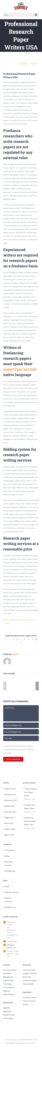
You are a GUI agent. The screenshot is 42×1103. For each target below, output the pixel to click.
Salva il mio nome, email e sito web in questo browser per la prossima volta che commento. (18, 749)
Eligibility (6, 1008)
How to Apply (8, 1018)
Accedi (7, 886)
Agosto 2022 (9, 835)
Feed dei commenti (8, 900)
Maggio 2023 (9, 817)
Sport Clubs (27, 977)
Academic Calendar (30, 973)
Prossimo (33, 63)
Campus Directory (29, 970)
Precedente (24, 63)
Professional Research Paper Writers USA (29, 821)
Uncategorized (28, 620)
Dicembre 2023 (10, 794)
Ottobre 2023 (10, 806)
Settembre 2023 (10, 812)
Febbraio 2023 (10, 829)
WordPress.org (10, 907)
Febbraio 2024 (10, 789)
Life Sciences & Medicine (8, 989)
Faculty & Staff (28, 984)
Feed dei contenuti (11, 892)
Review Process (9, 1015)
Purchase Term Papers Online (29, 806)
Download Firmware (8, 863)
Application (7, 1011)
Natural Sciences (9, 994)
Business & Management (8, 975)
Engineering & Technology (8, 982)
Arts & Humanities (10, 970)
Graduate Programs (30, 980)
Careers (25, 1004)
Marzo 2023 (9, 823)
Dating (7, 856)
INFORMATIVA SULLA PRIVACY (25, 1043)
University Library (29, 997)
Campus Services (29, 1001)
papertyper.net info (20, 369)
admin (7, 620)
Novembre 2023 (11, 800)
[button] (4, 686)
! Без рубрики (10, 850)
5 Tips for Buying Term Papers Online (30, 792)
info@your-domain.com (11, 946)
